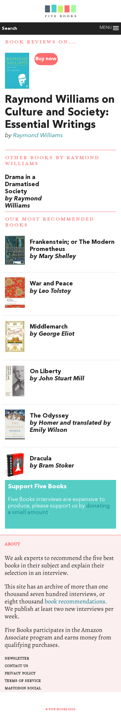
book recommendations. (76, 601)
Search (9, 28)
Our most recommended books (49, 222)
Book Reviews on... (41, 41)
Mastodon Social (23, 688)
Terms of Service (23, 680)
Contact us (16, 666)
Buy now (45, 58)
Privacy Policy (20, 673)
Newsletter (17, 658)
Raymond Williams (38, 135)
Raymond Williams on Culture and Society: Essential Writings (59, 113)
